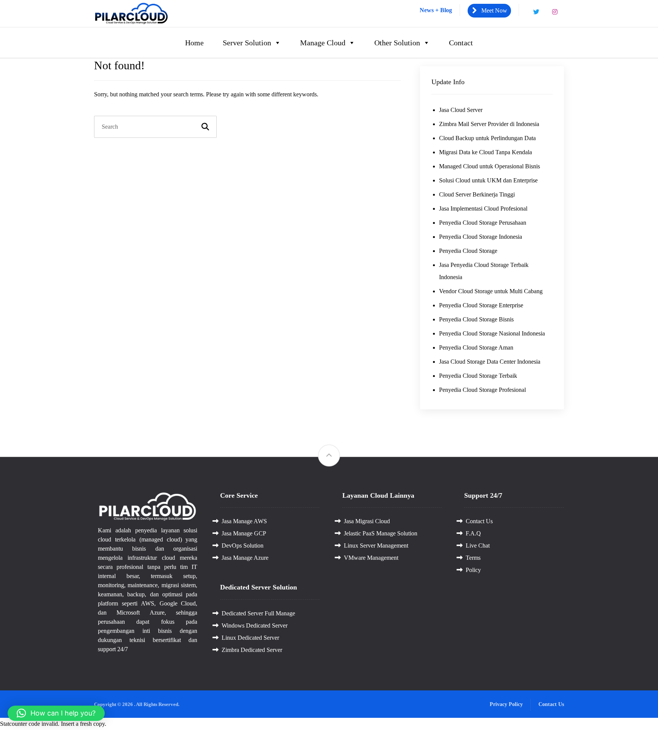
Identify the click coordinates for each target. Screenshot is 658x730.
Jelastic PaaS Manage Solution (380, 533)
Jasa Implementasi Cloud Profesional (483, 208)
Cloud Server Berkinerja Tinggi (477, 194)
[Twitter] (536, 12)
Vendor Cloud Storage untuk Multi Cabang (491, 291)
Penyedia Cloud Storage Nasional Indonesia (492, 333)
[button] (56, 713)
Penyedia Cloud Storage (468, 251)
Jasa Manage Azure (245, 557)
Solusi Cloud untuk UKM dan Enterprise (488, 180)
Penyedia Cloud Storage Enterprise (481, 305)
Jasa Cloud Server (460, 110)
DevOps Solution (243, 545)
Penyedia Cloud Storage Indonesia (480, 236)
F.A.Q (473, 533)
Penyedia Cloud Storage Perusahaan (482, 222)
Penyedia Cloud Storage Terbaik (478, 375)
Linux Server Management (376, 545)
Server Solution (247, 42)
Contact (461, 42)
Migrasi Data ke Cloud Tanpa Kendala (485, 152)
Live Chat (478, 545)
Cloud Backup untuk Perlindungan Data (487, 138)
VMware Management (371, 557)
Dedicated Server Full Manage (258, 613)
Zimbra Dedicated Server (252, 650)
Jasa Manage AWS (244, 521)
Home (194, 42)
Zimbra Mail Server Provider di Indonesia (489, 124)
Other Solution (397, 42)
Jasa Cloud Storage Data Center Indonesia (489, 361)
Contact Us (479, 521)
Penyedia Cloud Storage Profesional (482, 390)
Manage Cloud (322, 42)
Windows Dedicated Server (254, 625)
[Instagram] (555, 12)
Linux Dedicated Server (250, 637)
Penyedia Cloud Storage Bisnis (476, 319)
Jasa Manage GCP (244, 533)
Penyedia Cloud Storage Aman (476, 347)
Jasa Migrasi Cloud (367, 521)
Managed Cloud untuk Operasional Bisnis (489, 166)
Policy (473, 570)
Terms (473, 557)
